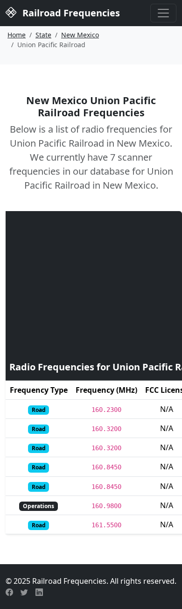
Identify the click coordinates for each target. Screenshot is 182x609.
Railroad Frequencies (70, 13)
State (43, 34)
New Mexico (80, 34)
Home (16, 34)
